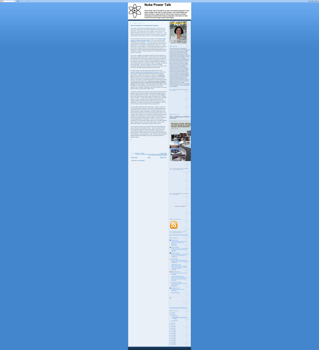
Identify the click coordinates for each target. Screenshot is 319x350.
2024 (172, 312)
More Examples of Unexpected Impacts (144, 25)
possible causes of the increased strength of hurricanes (145, 72)
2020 (172, 324)
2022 (172, 314)
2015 (172, 333)
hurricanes (153, 154)
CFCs (137, 154)
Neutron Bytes (174, 240)
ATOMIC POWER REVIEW (177, 276)
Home (148, 157)
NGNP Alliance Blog (176, 264)
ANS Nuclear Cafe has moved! (178, 289)
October (174, 315)
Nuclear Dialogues (175, 292)
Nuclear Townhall (175, 253)
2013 (172, 337)
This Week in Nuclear (176, 282)
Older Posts (163, 157)
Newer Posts (134, 157)
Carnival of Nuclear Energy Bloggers (178, 307)
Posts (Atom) (141, 160)
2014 (172, 335)
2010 (172, 342)
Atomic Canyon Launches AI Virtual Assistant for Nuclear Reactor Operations (179, 242)
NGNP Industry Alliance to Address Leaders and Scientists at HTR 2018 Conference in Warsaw (179, 267)
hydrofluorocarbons (159, 154)
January (174, 320)
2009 (172, 344)
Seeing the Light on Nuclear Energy (179, 273)
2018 (172, 328)
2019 (172, 326)
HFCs (149, 154)
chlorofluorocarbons (143, 154)
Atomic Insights (175, 247)
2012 (172, 338)
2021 (172, 323)
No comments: (164, 153)
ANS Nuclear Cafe (175, 288)
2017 (172, 330)
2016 (172, 331)
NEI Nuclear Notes (175, 271)
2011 (172, 340)
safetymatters (174, 258)
